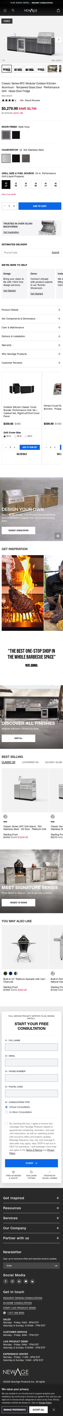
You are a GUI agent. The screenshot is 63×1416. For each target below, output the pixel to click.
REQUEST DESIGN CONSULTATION (22, 1298)
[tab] (8, 762)
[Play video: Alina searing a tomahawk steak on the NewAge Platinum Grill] (23, 593)
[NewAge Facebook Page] (5, 1281)
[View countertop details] (20, 150)
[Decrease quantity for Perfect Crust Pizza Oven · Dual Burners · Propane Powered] (46, 447)
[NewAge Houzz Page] (32, 1281)
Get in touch (13, 1292)
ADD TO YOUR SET (30, 447)
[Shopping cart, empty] (58, 11)
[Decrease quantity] (4, 206)
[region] (31, 68)
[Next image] (59, 40)
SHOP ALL (18, 738)
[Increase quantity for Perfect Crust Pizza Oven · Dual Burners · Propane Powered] (55, 447)
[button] (11, 232)
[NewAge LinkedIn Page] (19, 1281)
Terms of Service (34, 1150)
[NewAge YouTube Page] (25, 1281)
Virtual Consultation (19, 1107)
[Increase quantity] (14, 206)
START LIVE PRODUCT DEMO (19, 1307)
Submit (55, 252)
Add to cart (40, 206)
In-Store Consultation (20, 1112)
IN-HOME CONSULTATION (17, 1302)
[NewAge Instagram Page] (12, 1281)
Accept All (38, 1409)
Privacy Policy (45, 1402)
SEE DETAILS (22, 454)
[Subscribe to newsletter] (56, 1266)
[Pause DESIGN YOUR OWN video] (58, 536)
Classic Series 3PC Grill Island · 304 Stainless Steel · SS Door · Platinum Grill (24, 828)
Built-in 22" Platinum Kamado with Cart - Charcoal (24, 980)
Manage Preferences (15, 1409)
